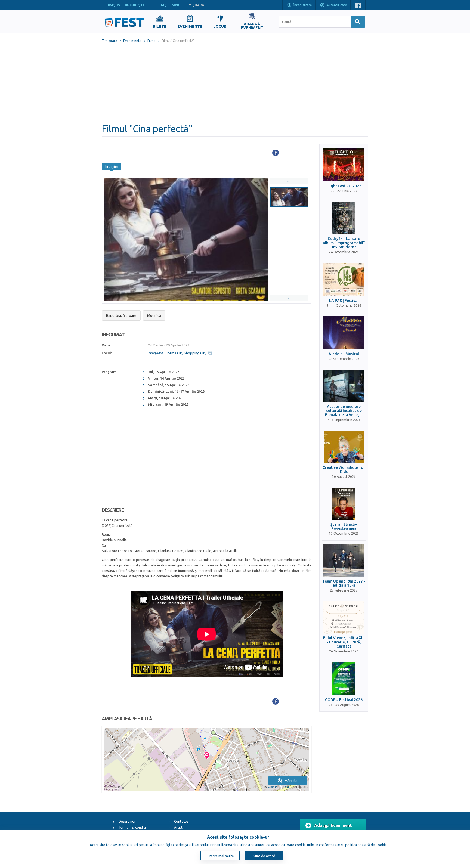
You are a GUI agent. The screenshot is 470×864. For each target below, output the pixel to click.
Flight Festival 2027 (343, 186)
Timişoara (109, 40)
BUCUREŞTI (134, 5)
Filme (151, 40)
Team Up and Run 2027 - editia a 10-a (343, 583)
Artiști (178, 827)
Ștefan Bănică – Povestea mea (343, 526)
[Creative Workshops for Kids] (343, 447)
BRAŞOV (113, 5)
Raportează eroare (121, 315)
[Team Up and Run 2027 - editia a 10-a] (343, 560)
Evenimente (132, 40)
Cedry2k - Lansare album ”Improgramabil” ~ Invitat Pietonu (344, 243)
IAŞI (164, 5)
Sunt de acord (264, 856)
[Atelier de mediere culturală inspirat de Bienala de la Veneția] (343, 386)
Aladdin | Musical (344, 354)
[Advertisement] (235, 83)
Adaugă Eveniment (333, 825)
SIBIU (176, 5)
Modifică (154, 315)
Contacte (181, 821)
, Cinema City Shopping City (177, 353)
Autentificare (336, 5)
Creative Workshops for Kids (344, 470)
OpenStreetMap (279, 786)
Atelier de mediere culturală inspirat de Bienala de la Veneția (344, 411)
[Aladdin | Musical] (343, 332)
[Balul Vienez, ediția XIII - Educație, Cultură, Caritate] (343, 617)
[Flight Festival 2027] (343, 164)
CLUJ (152, 5)
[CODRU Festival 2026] (343, 678)
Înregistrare (302, 5)
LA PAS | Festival (343, 301)
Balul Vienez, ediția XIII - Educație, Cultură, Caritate (343, 642)
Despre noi (127, 821)
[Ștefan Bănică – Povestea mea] (343, 504)
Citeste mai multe (220, 856)
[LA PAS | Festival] (343, 279)
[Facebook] (275, 153)
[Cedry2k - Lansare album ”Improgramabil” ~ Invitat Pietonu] (343, 218)
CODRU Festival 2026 (344, 700)
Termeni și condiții (133, 827)
